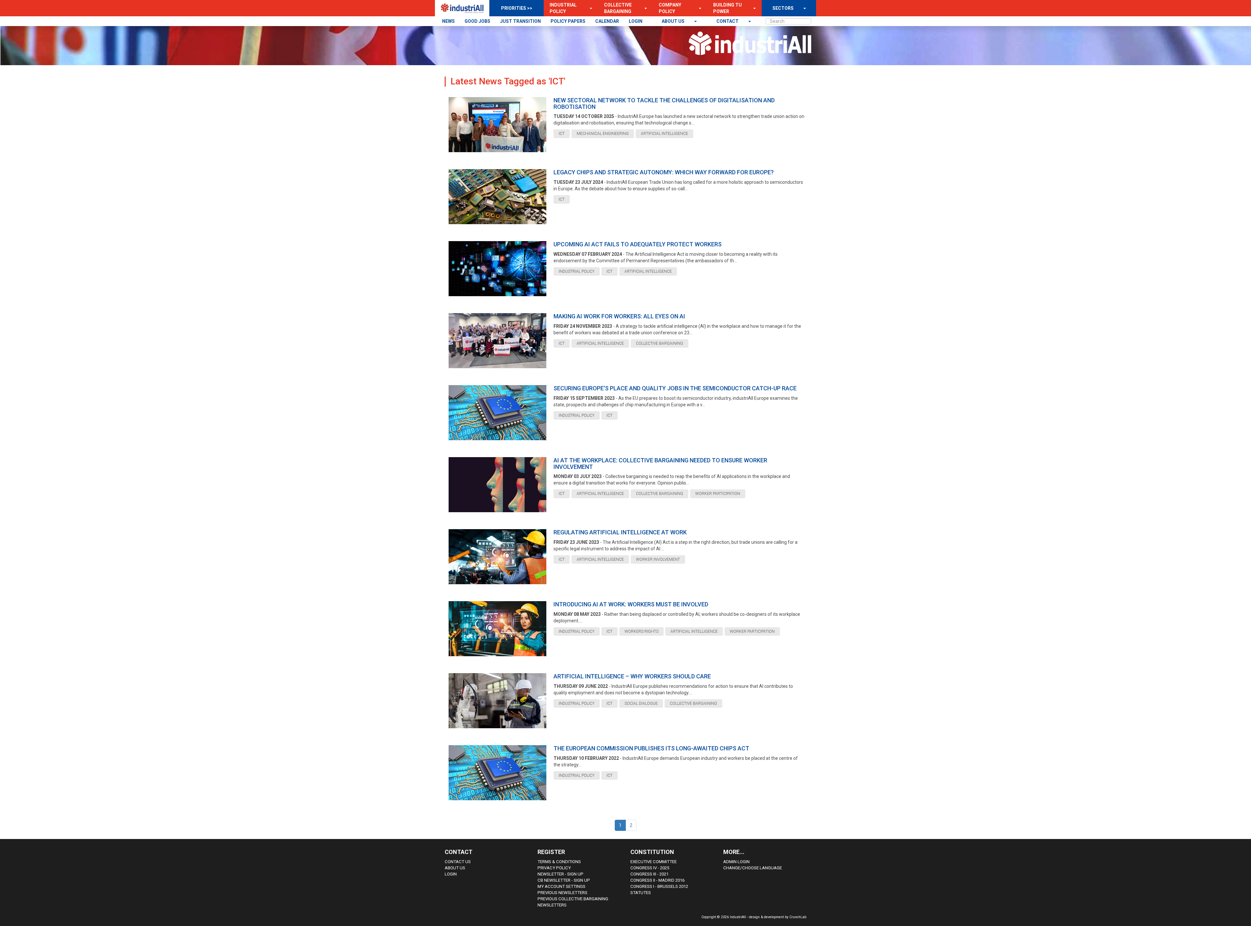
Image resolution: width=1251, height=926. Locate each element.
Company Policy (670, 8)
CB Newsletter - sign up (564, 880)
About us (673, 21)
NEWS (448, 21)
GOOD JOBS (477, 21)
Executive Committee (653, 861)
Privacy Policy (554, 867)
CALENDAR (607, 21)
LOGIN (635, 21)
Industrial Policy (563, 8)
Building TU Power (727, 8)
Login (451, 874)
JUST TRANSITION (520, 21)
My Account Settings (561, 886)
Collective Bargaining (618, 8)
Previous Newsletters (562, 892)
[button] (589, 8)
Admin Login (736, 861)
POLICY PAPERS (568, 21)
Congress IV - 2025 (649, 867)
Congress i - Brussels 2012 (659, 886)
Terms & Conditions (559, 861)
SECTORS (783, 8)
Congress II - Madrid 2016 (657, 880)
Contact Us (458, 861)
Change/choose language (752, 867)
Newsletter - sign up (560, 874)
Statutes (640, 892)
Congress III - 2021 (649, 874)
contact (728, 21)
